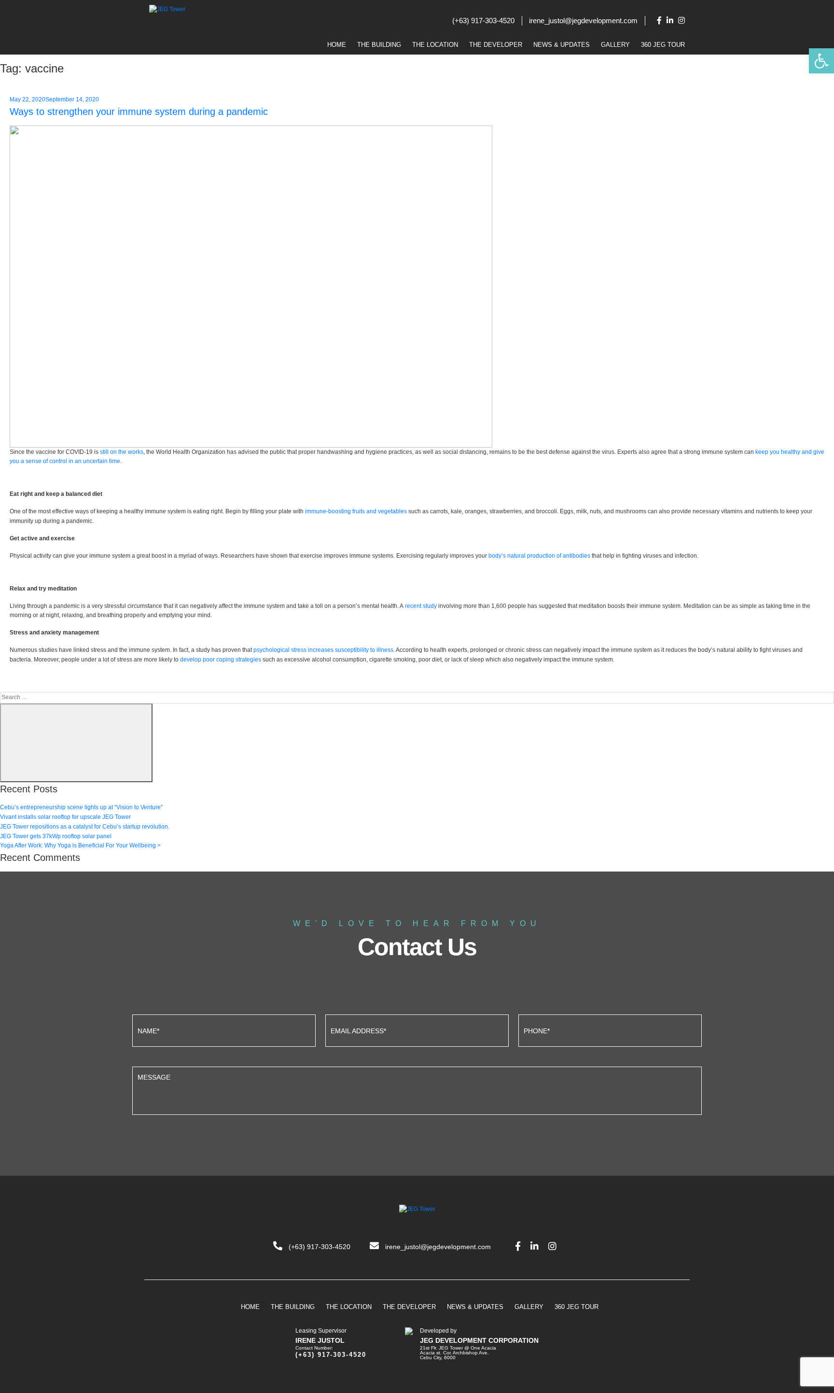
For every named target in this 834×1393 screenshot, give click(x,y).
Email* (417, 1029)
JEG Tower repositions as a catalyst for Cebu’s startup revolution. (84, 826)
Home (336, 44)
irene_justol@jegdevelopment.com (583, 20)
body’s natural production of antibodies (539, 555)
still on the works (121, 452)
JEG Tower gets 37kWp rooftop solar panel (55, 836)
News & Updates (561, 44)
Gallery (615, 44)
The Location (435, 44)
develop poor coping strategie (219, 659)
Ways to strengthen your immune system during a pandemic (139, 111)
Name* (224, 1029)
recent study (421, 606)
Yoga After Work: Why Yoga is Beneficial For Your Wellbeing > (80, 845)
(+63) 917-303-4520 (483, 20)
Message (417, 1089)
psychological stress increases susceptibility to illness (323, 650)
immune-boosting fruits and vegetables (356, 511)
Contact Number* (610, 1029)
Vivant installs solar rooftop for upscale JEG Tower (65, 817)
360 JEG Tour (663, 44)
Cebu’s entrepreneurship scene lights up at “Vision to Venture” (81, 807)
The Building (379, 44)
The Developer (495, 44)
